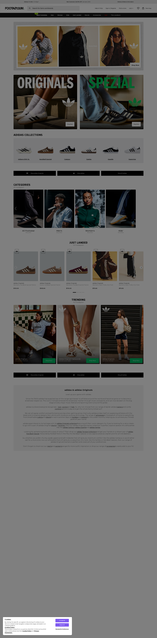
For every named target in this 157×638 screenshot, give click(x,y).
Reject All (62, 624)
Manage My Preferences (62, 629)
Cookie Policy (26, 631)
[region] (37, 626)
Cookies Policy (10, 627)
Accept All (62, 620)
